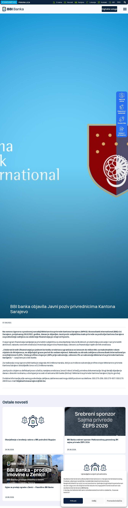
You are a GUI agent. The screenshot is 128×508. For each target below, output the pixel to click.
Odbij (94, 501)
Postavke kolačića (114, 501)
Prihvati (73, 501)
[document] (64, 254)
